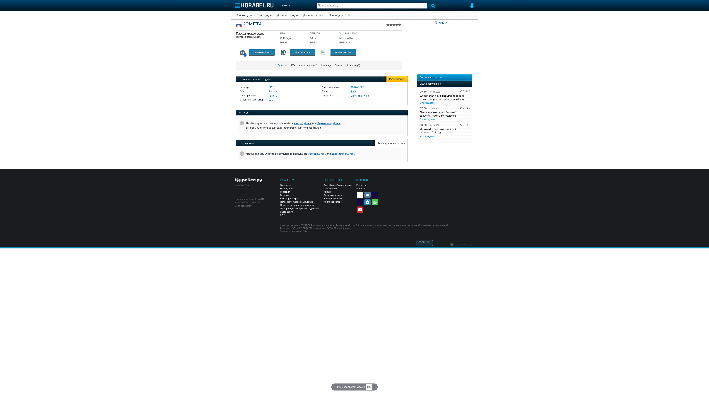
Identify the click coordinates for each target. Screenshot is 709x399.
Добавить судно (287, 15)
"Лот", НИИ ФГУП (360, 95)
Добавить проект (314, 15)
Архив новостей (332, 202)
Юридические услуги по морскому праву (247, 204)
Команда (326, 65)
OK (369, 387)
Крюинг (327, 192)
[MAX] (360, 202)
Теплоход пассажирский (248, 37)
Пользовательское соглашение (296, 202)
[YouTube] (360, 209)
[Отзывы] (323, 52)
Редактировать (397, 79)
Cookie (361, 386)
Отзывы (339, 65)
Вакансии (361, 188)
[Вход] (472, 6)
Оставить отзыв (343, 52)
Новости (353, 65)
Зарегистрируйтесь (328, 123)
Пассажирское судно (250, 33)
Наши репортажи (333, 198)
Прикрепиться (302, 52)
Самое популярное (430, 83)
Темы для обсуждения (391, 142)
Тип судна (265, 15)
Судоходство (427, 102)
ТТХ (293, 65)
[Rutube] (375, 194)
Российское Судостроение (338, 185)
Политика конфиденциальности (297, 205)
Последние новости (431, 77)
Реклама (284, 195)
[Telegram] (367, 202)
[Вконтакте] (367, 194)
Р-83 (353, 91)
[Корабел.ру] (248, 180)
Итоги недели (427, 136)
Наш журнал (286, 188)
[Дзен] (360, 194)
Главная (282, 65)
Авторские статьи (333, 195)
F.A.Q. (283, 215)
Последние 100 (340, 15)
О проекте (285, 185)
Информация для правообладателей (299, 208)
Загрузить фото (262, 52)
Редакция (285, 192)
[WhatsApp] (375, 202)
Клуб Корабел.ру (289, 198)
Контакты (361, 185)
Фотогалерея (308, 65)
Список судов (244, 15)
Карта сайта (286, 212)
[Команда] (283, 52)
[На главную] (254, 5)
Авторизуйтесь (302, 123)
